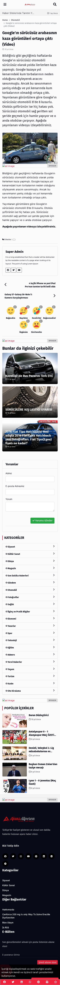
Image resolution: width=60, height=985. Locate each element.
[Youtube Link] (19, 270)
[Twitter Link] (13, 270)
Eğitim (10, 647)
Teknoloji (12, 640)
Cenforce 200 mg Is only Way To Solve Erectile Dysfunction (26, 916)
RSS (6, 927)
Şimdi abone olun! (47, 962)
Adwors (11, 654)
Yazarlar (11, 626)
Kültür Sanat (13, 554)
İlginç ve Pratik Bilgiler (18, 611)
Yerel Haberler (14, 662)
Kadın (10, 683)
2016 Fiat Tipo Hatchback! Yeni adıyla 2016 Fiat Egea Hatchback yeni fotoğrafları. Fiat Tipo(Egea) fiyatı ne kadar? (28, 437)
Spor (9, 633)
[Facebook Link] (8, 270)
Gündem (11, 582)
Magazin (11, 568)
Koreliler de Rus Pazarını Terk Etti (29, 376)
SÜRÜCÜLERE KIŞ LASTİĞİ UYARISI (28, 409)
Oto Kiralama (14, 691)
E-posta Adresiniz (15, 486)
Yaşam (10, 669)
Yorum (9, 499)
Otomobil (12, 590)
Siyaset (11, 546)
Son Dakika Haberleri (18, 575)
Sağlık (10, 604)
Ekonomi (11, 618)
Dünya (10, 561)
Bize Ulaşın (7, 922)
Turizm (10, 676)
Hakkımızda (8, 909)
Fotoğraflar (13, 597)
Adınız (9, 473)
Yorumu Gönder (43, 520)
